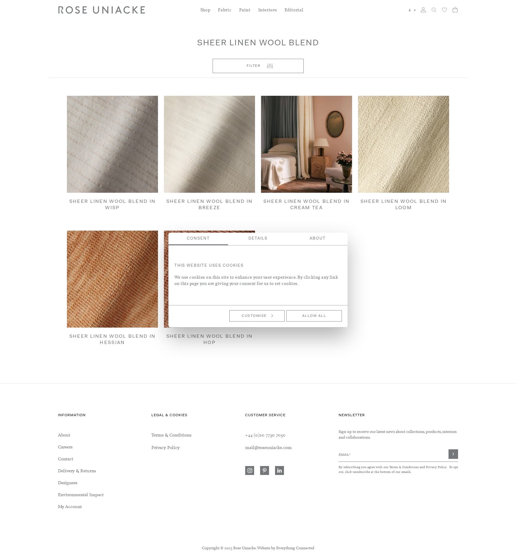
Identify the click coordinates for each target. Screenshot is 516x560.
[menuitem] (205, 13)
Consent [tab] (198, 238)
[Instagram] (249, 470)
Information (72, 415)
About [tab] (318, 238)
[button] (412, 10)
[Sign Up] (453, 454)
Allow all (314, 315)
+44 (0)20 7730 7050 (265, 435)
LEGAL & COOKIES (169, 415)
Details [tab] (258, 238)
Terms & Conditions (404, 467)
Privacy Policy (436, 467)
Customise (254, 315)
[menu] (104, 471)
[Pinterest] (264, 470)
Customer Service (265, 415)
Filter (253, 66)
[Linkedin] (279, 470)
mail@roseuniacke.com (268, 448)
